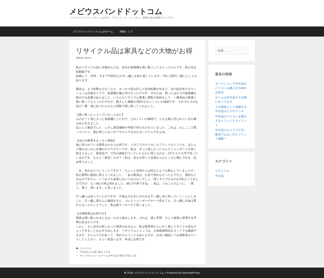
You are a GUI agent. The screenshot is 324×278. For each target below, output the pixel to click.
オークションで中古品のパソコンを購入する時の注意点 (231, 88)
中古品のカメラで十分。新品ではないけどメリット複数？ (231, 134)
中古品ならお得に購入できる (95, 251)
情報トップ (126, 31)
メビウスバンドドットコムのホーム (93, 31)
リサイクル (85, 248)
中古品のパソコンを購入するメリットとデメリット (231, 121)
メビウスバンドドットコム (115, 11)
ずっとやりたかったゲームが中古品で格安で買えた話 (108, 255)
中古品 (219, 176)
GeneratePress (191, 272)
